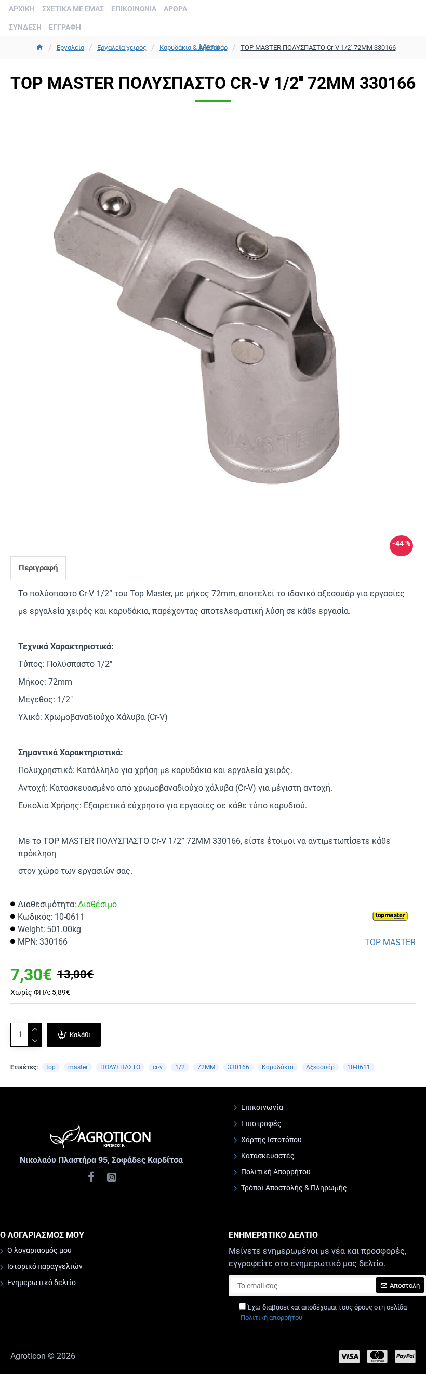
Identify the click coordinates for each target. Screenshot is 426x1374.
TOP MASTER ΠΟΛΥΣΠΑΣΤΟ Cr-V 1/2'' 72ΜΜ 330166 (318, 47)
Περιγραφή (38, 567)
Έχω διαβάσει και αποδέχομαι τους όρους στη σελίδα (324, 1312)
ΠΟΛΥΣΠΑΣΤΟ (120, 1067)
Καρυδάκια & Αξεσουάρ (193, 47)
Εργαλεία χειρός (122, 47)
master (78, 1067)
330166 (238, 1067)
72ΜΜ (206, 1067)
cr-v (158, 1067)
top (51, 1067)
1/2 (180, 1067)
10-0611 (358, 1067)
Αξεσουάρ (320, 1067)
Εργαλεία (70, 47)
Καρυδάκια (278, 1067)
